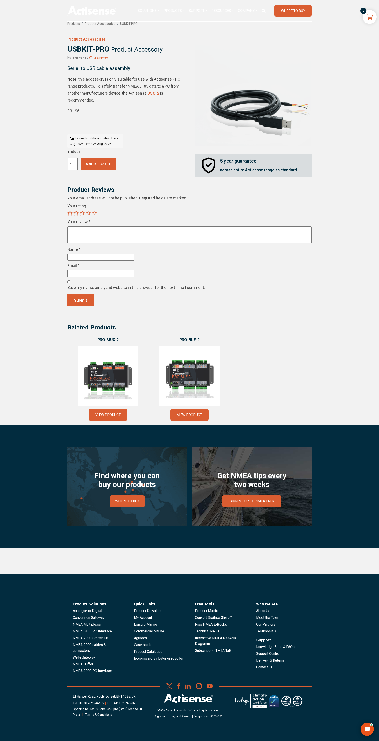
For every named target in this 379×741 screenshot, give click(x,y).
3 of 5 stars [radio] (82, 213)
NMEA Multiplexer (87, 624)
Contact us (264, 667)
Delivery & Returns (270, 660)
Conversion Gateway (88, 618)
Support (196, 11)
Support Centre (267, 654)
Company (246, 11)
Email (73, 265)
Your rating (78, 206)
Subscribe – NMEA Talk (213, 650)
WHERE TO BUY (293, 11)
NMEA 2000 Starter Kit (90, 638)
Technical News (207, 631)
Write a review (99, 57)
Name (73, 249)
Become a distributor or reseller (158, 658)
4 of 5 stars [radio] (88, 213)
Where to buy (127, 501)
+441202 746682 (124, 703)
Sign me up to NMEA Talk (252, 501)
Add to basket (98, 164)
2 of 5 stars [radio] (76, 213)
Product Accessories (100, 24)
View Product (107, 415)
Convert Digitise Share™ (213, 618)
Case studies (144, 645)
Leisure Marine (145, 624)
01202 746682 (94, 703)
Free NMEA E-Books (211, 624)
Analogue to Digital (87, 611)
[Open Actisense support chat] (367, 729)
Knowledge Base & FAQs (275, 647)
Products (173, 11)
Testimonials (266, 631)
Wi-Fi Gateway (84, 657)
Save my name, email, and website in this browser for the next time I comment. (136, 287)
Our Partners (266, 624)
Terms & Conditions (98, 714)
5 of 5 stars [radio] (94, 213)
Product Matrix (206, 611)
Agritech (140, 638)
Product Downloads (149, 611)
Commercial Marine (149, 631)
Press (77, 714)
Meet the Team (268, 618)
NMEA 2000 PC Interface (92, 671)
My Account (143, 618)
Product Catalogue (148, 652)
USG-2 (153, 93)
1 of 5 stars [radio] (70, 213)
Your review (79, 221)
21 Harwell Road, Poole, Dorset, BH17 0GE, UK (104, 696)
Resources (221, 11)
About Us (263, 611)
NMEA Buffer (83, 664)
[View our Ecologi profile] (251, 703)
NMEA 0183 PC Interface (92, 631)
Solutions (147, 11)
